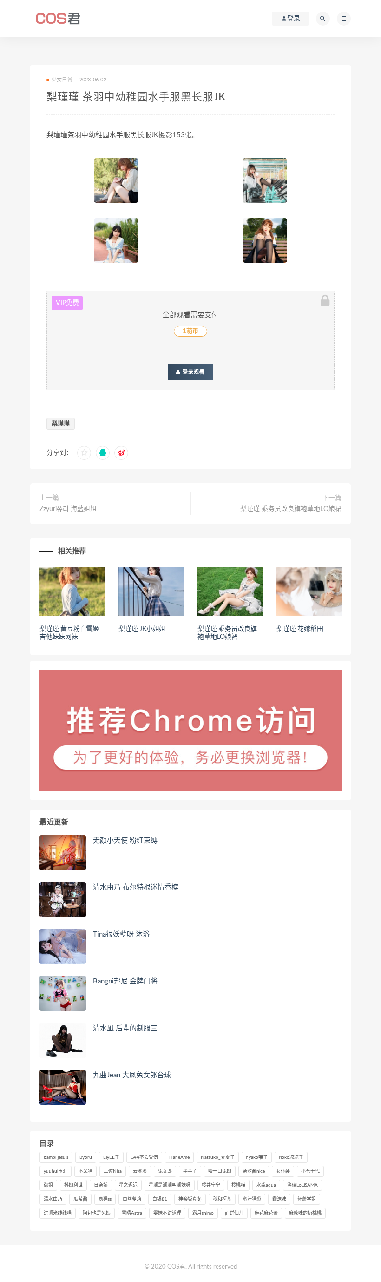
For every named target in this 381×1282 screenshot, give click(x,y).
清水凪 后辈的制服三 (125, 1028)
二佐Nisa (113, 1171)
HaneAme (179, 1157)
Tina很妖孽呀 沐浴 (121, 934)
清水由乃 (53, 1199)
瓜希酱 (80, 1199)
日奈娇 (101, 1185)
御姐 (48, 1185)
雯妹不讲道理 (167, 1213)
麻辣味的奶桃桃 (305, 1213)
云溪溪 (140, 1171)
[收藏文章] (84, 453)
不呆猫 (85, 1171)
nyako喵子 (257, 1157)
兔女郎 (165, 1171)
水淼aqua (266, 1185)
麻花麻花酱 (266, 1213)
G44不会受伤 (144, 1157)
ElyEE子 (111, 1157)
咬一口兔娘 (219, 1171)
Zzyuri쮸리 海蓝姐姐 (68, 509)
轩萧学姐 (306, 1199)
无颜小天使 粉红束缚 (125, 840)
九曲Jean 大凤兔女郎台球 (132, 1075)
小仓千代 (310, 1171)
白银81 (159, 1199)
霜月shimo (203, 1213)
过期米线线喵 (58, 1213)
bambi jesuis (56, 1157)
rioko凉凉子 (291, 1157)
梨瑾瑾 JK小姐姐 (141, 629)
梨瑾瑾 (61, 424)
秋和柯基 (222, 1199)
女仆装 (283, 1171)
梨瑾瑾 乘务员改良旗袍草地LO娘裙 (291, 509)
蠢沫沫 (279, 1199)
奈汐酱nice (254, 1171)
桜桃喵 (238, 1185)
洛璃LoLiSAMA (302, 1185)
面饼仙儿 (234, 1213)
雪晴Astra (132, 1213)
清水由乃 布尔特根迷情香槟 (135, 887)
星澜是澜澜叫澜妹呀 (169, 1185)
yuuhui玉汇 (55, 1171)
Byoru (85, 1157)
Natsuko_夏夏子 (218, 1157)
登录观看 (193, 372)
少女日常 (62, 79)
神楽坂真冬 (190, 1199)
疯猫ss (105, 1199)
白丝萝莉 (132, 1199)
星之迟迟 (128, 1185)
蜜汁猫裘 (252, 1199)
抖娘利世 (73, 1185)
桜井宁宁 (211, 1185)
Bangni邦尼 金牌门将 (125, 981)
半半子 (190, 1171)
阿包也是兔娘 (97, 1213)
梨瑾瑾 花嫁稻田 (299, 629)
